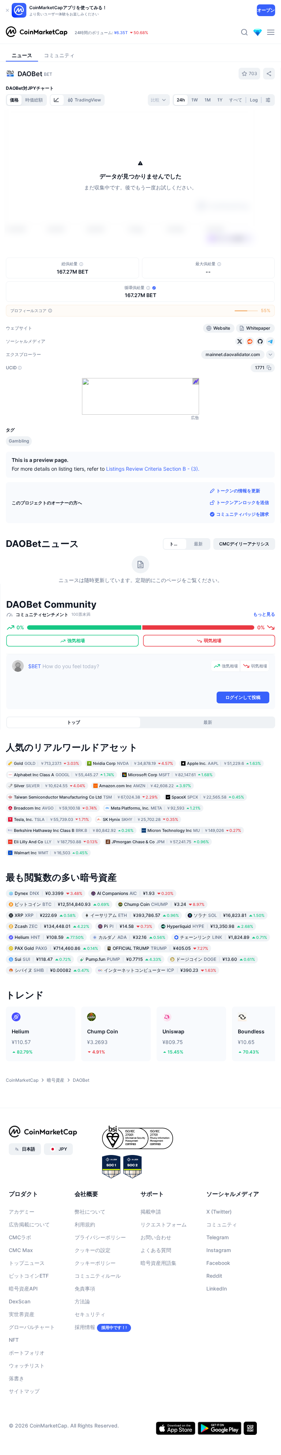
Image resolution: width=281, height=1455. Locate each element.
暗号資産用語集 (158, 1263)
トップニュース (27, 1263)
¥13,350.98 (210, 926)
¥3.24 (164, 904)
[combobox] (159, 100)
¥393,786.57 (134, 915)
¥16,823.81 (229, 915)
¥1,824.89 (223, 937)
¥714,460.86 (56, 948)
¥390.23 (160, 970)
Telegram (217, 1237)
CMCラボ (20, 1237)
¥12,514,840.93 (62, 904)
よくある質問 (155, 1250)
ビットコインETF (29, 1276)
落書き (16, 1378)
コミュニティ (221, 1224)
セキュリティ (90, 1314)
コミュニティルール (98, 1276)
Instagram (218, 1250)
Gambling (19, 441)
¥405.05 (160, 948)
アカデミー (21, 1211)
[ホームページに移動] (36, 32)
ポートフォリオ (27, 1353)
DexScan (19, 1301)
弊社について (90, 1211)
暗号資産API (23, 1288)
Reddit (214, 1276)
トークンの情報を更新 (238, 490)
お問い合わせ (155, 1237)
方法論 (82, 1301)
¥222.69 (45, 915)
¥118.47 (43, 959)
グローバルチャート (32, 1327)
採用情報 (85, 1327)
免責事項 (85, 1288)
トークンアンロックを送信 (242, 502)
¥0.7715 (123, 959)
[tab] (57, 100)
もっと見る (264, 614)
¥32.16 (131, 937)
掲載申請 (150, 1211)
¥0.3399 (48, 893)
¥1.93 (135, 893)
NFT (14, 1340)
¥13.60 (215, 959)
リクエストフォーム (163, 1224)
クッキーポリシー (95, 1263)
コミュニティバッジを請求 (242, 514)
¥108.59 (49, 937)
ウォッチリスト (27, 1365)
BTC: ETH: (119, 25)
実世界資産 (21, 1314)
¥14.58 (128, 926)
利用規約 (85, 1224)
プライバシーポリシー (100, 1237)
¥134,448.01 (52, 926)
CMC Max (21, 1250)
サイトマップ (24, 1391)
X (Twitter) (219, 1211)
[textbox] (118, 675)
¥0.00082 (52, 970)
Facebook (218, 1263)
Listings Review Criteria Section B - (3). (152, 469)
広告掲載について (29, 1224)
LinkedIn (216, 1288)
